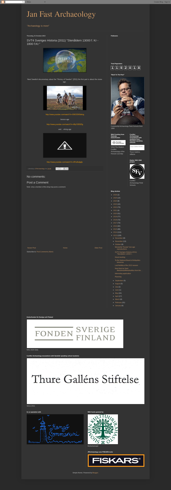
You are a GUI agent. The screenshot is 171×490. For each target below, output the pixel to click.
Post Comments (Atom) (45, 252)
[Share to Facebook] (64, 168)
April (117, 296)
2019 (115, 217)
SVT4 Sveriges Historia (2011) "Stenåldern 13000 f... (126, 253)
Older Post (98, 248)
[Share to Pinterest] (67, 168)
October (118, 244)
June (117, 290)
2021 (115, 210)
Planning (118, 277)
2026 (115, 195)
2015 (115, 229)
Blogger (95, 473)
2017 (115, 223)
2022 (115, 207)
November (119, 241)
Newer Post (31, 248)
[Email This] (57, 168)
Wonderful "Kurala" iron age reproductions (125, 248)
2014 (115, 232)
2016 (115, 226)
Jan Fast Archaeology (61, 13)
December (119, 238)
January (118, 306)
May (117, 293)
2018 (115, 220)
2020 (115, 213)
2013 (115, 235)
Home (65, 248)
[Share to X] (62, 168)
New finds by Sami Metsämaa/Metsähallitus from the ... (128, 269)
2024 (115, 201)
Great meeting (120, 257)
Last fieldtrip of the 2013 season (126, 265)
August (118, 284)
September (119, 281)
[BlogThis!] (59, 168)
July (116, 287)
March (117, 299)
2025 (115, 198)
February (118, 302)
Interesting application (123, 273)
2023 (115, 204)
